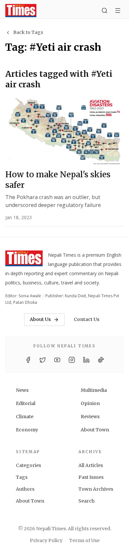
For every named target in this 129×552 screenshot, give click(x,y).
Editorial (25, 403)
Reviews (90, 417)
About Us (40, 319)
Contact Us (87, 319)
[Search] (104, 10)
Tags (21, 477)
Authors (25, 489)
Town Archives (95, 489)
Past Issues (91, 477)
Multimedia (94, 390)
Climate (24, 417)
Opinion (90, 403)
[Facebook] (28, 360)
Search (86, 501)
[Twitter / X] (43, 360)
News (22, 390)
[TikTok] (101, 360)
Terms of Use (84, 540)
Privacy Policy (46, 540)
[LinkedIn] (86, 360)
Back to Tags (28, 32)
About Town (95, 430)
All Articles (90, 465)
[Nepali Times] (24, 259)
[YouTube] (57, 360)
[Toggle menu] (118, 10)
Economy (27, 430)
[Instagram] (72, 360)
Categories (28, 465)
